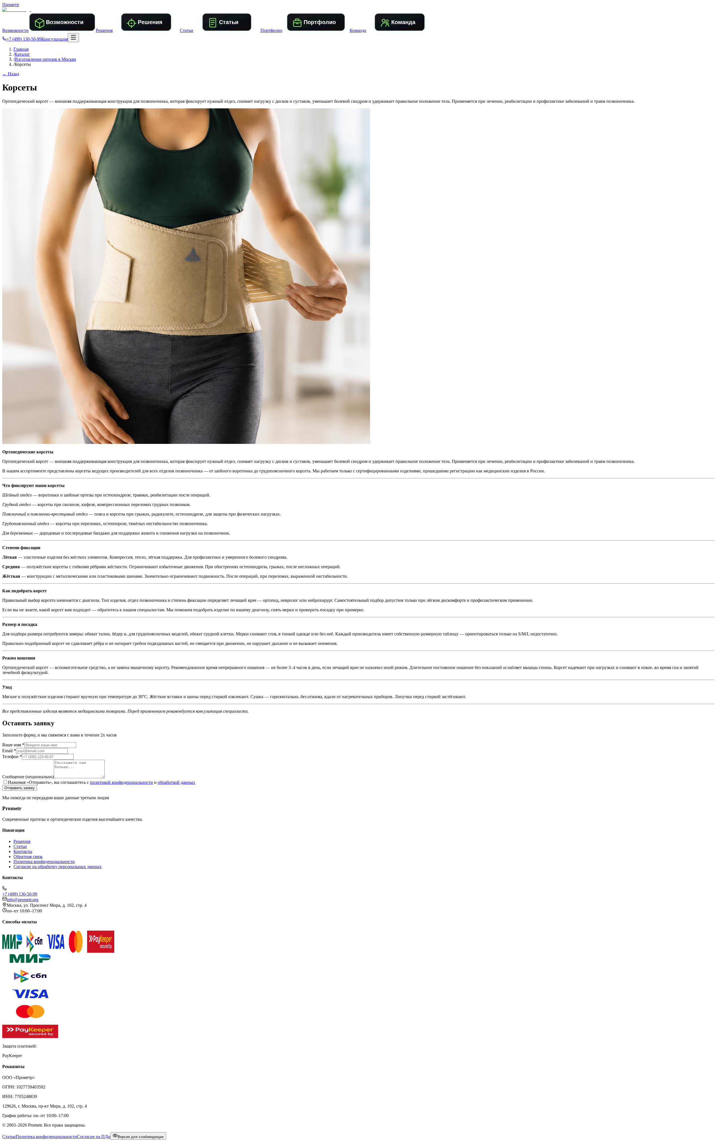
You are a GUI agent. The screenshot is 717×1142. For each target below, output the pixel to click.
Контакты (22, 851)
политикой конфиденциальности (121, 782)
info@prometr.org (22, 899)
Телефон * (12, 756)
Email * (9, 750)
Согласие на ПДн (93, 1136)
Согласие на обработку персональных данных (57, 866)
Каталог (22, 54)
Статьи (20, 846)
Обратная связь (28, 856)
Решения (21, 841)
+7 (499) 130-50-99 (23, 39)
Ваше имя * (13, 744)
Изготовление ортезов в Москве (45, 59)
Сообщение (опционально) (28, 776)
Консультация (54, 39)
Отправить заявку (19, 788)
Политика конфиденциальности (44, 861)
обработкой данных (176, 782)
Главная (21, 49)
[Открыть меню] (73, 37)
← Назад (10, 73)
